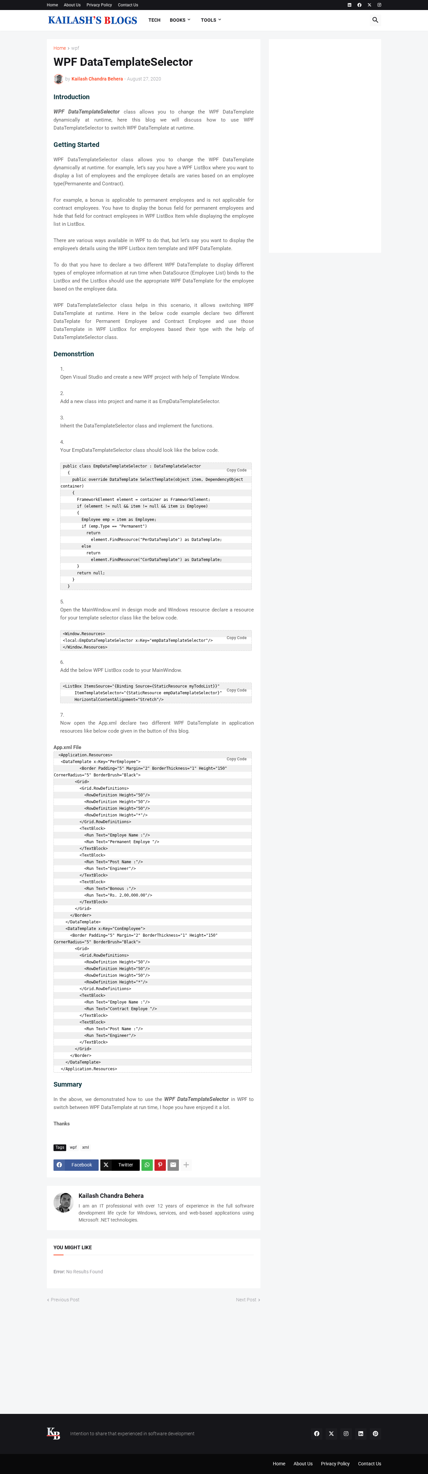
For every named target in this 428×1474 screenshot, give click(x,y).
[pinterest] (375, 1434)
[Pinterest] (160, 1165)
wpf (75, 48)
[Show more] (186, 1165)
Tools (208, 20)
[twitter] (369, 5)
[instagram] (379, 5)
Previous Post (65, 1299)
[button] (375, 20)
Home (52, 5)
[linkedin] (349, 5)
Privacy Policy (99, 5)
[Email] (173, 1165)
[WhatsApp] (147, 1165)
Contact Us (128, 5)
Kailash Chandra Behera (111, 1195)
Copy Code (236, 470)
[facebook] (359, 5)
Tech (154, 20)
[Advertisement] (325, 146)
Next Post (246, 1299)
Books (178, 20)
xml (85, 1147)
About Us (72, 5)
